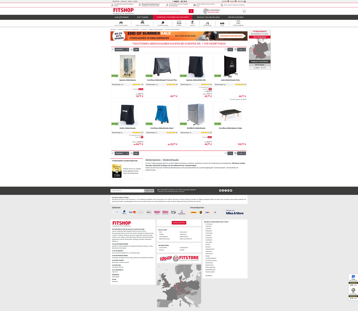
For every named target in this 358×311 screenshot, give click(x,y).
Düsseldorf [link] (141, 233)
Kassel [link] (150, 235)
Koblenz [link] (114, 237)
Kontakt (135, 1)
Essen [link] (152, 233)
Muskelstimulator (210, 269)
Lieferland (224, 1)
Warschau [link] (115, 281)
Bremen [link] (123, 233)
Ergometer (208, 226)
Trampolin (208, 235)
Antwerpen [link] (115, 267)
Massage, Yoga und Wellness (208, 17)
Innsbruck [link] (118, 253)
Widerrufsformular (164, 239)
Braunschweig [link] (116, 233)
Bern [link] (117, 262)
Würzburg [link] (115, 241)
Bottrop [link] (143, 231)
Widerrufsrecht (184, 236)
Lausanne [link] (122, 262)
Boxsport (208, 247)
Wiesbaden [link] (148, 239)
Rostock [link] (122, 239)
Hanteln (207, 244)
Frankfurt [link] (114, 235)
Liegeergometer (210, 249)
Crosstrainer (209, 224)
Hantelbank (208, 240)
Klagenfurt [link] (125, 253)
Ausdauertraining (122, 17)
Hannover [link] (132, 235)
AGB (160, 232)
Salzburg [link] (133, 253)
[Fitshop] (123, 11)
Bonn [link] (139, 231)
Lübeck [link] (127, 237)
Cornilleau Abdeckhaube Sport (161, 128)
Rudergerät (208, 231)
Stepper (207, 256)
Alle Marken (208, 275)
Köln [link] (118, 237)
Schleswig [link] (136, 239)
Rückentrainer (209, 265)
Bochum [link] (134, 231)
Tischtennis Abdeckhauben (172, 29)
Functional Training (211, 260)
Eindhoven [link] (136, 257)
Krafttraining (142, 17)
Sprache (232, 1)
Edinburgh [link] (139, 246)
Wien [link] (138, 253)
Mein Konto (241, 1)
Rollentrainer (209, 253)
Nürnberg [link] (150, 237)
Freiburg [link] (120, 235)
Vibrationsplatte (210, 272)
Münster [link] (144, 237)
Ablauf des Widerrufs (186, 239)
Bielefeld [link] (129, 231)
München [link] (139, 237)
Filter (136, 49)
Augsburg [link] (120, 231)
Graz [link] (113, 253)
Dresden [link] (134, 233)
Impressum (124, 1)
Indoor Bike (208, 242)
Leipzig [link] (122, 237)
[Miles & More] (235, 212)
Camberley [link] (133, 246)
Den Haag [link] (130, 257)
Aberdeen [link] (114, 246)
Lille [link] (113, 272)
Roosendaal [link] (143, 257)
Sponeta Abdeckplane (127, 80)
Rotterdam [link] (150, 257)
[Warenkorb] (245, 11)
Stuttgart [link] (141, 239)
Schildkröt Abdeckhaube (196, 128)
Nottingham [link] (122, 248)
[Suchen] (191, 11)
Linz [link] (129, 253)
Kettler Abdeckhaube (128, 128)
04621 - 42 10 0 (260, 68)
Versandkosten (163, 236)
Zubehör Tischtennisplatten (156, 29)
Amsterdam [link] (115, 257)
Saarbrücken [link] (128, 239)
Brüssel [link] (121, 267)
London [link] (150, 246)
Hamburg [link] (126, 235)
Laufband (208, 228)
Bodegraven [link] (122, 257)
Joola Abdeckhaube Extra (230, 80)
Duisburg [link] (147, 233)
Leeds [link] (119, 246)
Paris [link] (116, 272)
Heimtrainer (208, 251)
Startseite (113, 29)
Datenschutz (183, 232)
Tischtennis (144, 29)
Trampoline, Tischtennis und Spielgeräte (173, 17)
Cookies (161, 234)
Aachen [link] (114, 231)
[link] (117, 171)
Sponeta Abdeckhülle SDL (196, 80)
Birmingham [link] (125, 246)
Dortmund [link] (129, 233)
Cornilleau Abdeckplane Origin (230, 128)
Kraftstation (209, 233)
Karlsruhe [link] (145, 235)
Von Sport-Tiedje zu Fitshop (120, 197)
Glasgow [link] (145, 246)
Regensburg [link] (115, 239)
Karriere (130, 1)
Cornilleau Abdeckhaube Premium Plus (162, 80)
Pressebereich (184, 247)
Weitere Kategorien (235, 17)
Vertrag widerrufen (179, 223)
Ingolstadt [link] (139, 235)
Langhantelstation (210, 258)
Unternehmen (115, 1)
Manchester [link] (115, 248)
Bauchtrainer (209, 263)
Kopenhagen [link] (115, 277)
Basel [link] (113, 262)
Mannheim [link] (133, 237)
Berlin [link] (124, 231)
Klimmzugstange (210, 267)
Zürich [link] (127, 262)
